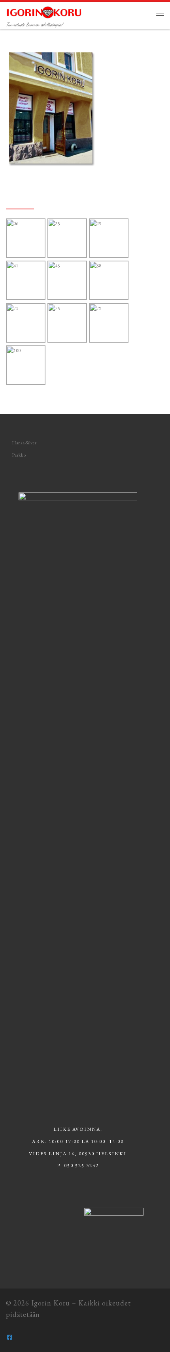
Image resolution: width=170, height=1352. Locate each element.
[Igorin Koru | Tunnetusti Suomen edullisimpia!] (44, 11)
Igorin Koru (50, 1302)
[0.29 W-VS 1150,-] (109, 238)
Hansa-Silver (24, 443)
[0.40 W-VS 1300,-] (26, 281)
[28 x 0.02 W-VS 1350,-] (109, 323)
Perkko (19, 455)
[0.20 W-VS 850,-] (67, 281)
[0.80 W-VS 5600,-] (26, 238)
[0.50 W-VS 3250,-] (67, 238)
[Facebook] (9, 1337)
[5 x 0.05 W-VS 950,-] (67, 323)
